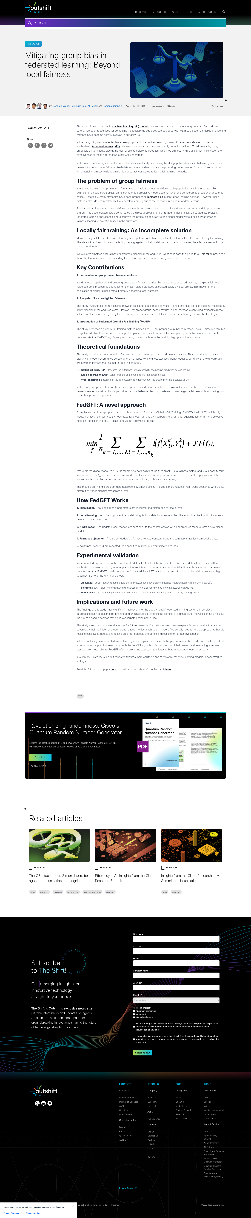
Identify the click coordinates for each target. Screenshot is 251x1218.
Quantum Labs (126, 1136)
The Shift (151, 1106)
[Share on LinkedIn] (37, 145)
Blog (175, 11)
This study (206, 254)
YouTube (151, 1140)
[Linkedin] (43, 1103)
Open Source (125, 1114)
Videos (207, 1106)
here (113, 669)
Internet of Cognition (128, 1102)
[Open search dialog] (224, 12)
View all (207, 1098)
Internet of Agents (127, 1098)
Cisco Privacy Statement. (178, 1027)
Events (150, 1132)
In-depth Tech (72, 892)
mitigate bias (155, 197)
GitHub (150, 1148)
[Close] (73, 1205)
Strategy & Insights (92, 892)
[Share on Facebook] (44, 145)
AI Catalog (209, 1147)
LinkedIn (151, 1144)
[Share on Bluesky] (50, 145)
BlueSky (151, 1157)
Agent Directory (211, 1143)
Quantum (123, 1110)
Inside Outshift (182, 1119)
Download (40, 757)
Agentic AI (44, 892)
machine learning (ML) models (130, 126)
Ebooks (207, 1102)
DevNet (122, 1127)
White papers (210, 1114)
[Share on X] (30, 145)
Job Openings (153, 1119)
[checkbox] (176, 1014)
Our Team (152, 1102)
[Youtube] (49, 1103)
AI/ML (80, 696)
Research (58, 892)
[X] (37, 1103)
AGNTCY (123, 1140)
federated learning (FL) (106, 146)
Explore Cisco (126, 1188)
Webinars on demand (214, 1110)
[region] (38, 1210)
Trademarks (116, 1205)
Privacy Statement (12, 1213)
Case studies (210, 1119)
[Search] (29, 23)
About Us (151, 1098)
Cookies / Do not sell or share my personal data (87, 1205)
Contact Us (152, 1136)
